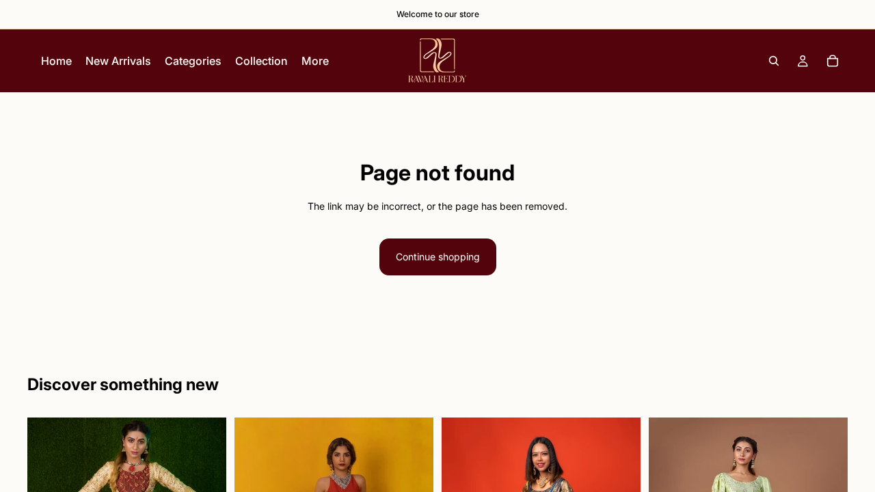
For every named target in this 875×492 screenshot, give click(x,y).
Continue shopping (438, 256)
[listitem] (315, 61)
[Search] (774, 61)
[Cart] (833, 61)
